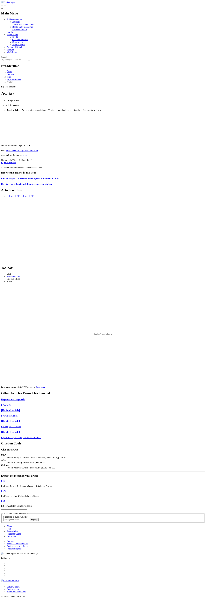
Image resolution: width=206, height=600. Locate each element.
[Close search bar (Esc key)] (5, 5)
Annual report (18, 44)
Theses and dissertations (23, 24)
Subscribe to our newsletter (15, 517)
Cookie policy (13, 589)
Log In (10, 32)
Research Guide (14, 534)
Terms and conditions (16, 591)
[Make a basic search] (2, 5)
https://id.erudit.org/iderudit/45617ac (22, 150)
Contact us (11, 536)
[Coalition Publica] (10, 580)
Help (9, 529)
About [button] (10, 34)
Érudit (15, 37)
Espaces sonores (14, 79)
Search (4, 57)
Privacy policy (13, 586)
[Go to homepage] (8, 2)
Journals (16, 22)
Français (10, 49)
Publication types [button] (14, 19)
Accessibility (12, 531)
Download (40, 387)
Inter (9, 77)
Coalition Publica (20, 39)
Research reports (19, 29)
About (15, 34)
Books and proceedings (22, 27)
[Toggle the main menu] (2, 8)
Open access (17, 42)
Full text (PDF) (13, 196)
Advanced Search (14, 47)
